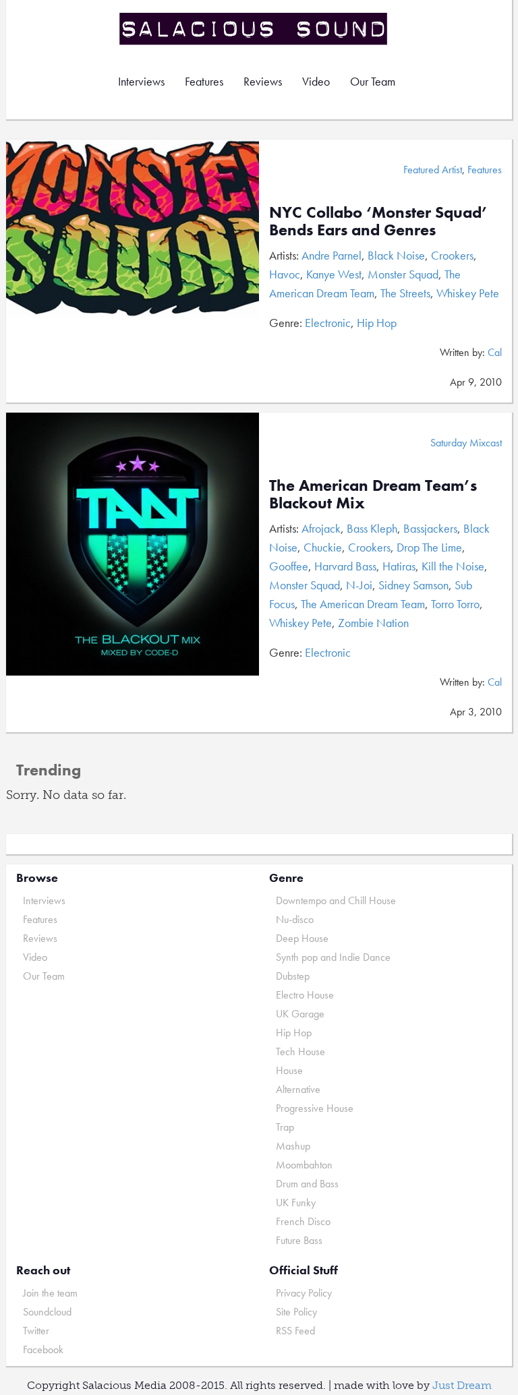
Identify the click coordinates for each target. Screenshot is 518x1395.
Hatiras (398, 566)
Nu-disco (295, 919)
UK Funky (296, 1202)
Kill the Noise (453, 566)
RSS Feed (295, 1331)
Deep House (302, 938)
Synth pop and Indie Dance (333, 957)
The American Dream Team (363, 604)
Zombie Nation (373, 622)
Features (204, 81)
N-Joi (359, 585)
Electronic (328, 322)
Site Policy (296, 1312)
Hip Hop (377, 322)
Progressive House (314, 1108)
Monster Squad (403, 274)
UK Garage (300, 1014)
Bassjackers (430, 528)
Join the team (50, 1293)
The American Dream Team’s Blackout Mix (373, 494)
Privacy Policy (304, 1293)
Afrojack (321, 528)
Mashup (293, 1146)
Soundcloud (47, 1312)
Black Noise (396, 255)
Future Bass (299, 1240)
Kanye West (334, 274)
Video (316, 81)
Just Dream (462, 1385)
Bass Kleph (372, 528)
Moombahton (304, 1165)
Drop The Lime (429, 547)
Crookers (452, 255)
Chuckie (323, 547)
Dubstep (293, 976)
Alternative (298, 1089)
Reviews (262, 81)
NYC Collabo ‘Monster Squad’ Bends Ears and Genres (378, 221)
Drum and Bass (307, 1184)
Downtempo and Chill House (336, 900)
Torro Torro (455, 604)
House (289, 1070)
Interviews (141, 81)
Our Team (372, 81)
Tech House (300, 1051)
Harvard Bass (345, 566)
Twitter (36, 1331)
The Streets (405, 293)
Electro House (305, 995)
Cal (495, 352)
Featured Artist (432, 169)
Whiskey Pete (467, 293)
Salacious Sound (254, 28)
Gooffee (288, 566)
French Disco (303, 1221)
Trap (285, 1127)
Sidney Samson (413, 585)
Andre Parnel (331, 255)
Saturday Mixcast (466, 443)
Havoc (284, 274)
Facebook (43, 1349)
